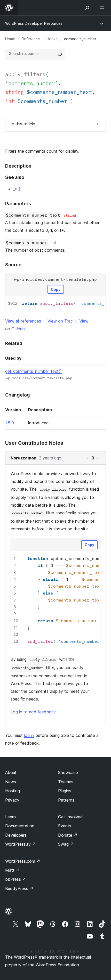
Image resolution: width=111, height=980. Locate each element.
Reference (31, 39)
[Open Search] (87, 7)
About (11, 772)
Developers (16, 835)
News (10, 781)
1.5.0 (9, 422)
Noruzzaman (23, 457)
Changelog (17, 395)
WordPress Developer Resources (33, 23)
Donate (67, 835)
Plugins (64, 790)
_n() (16, 188)
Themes (65, 781)
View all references (23, 321)
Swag (66, 844)
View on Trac (60, 321)
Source (13, 264)
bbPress (15, 879)
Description (18, 166)
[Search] (60, 54)
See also (14, 177)
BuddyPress (19, 888)
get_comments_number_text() (33, 371)
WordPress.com (22, 861)
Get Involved (70, 816)
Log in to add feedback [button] (33, 711)
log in (29, 735)
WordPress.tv (20, 844)
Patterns (66, 800)
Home (10, 39)
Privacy (12, 800)
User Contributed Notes (34, 443)
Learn (10, 816)
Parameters (18, 203)
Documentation (19, 825)
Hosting (12, 790)
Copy (55, 289)
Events (64, 825)
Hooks (52, 39)
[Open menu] (102, 7)
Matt (12, 870)
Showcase (68, 772)
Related (13, 343)
